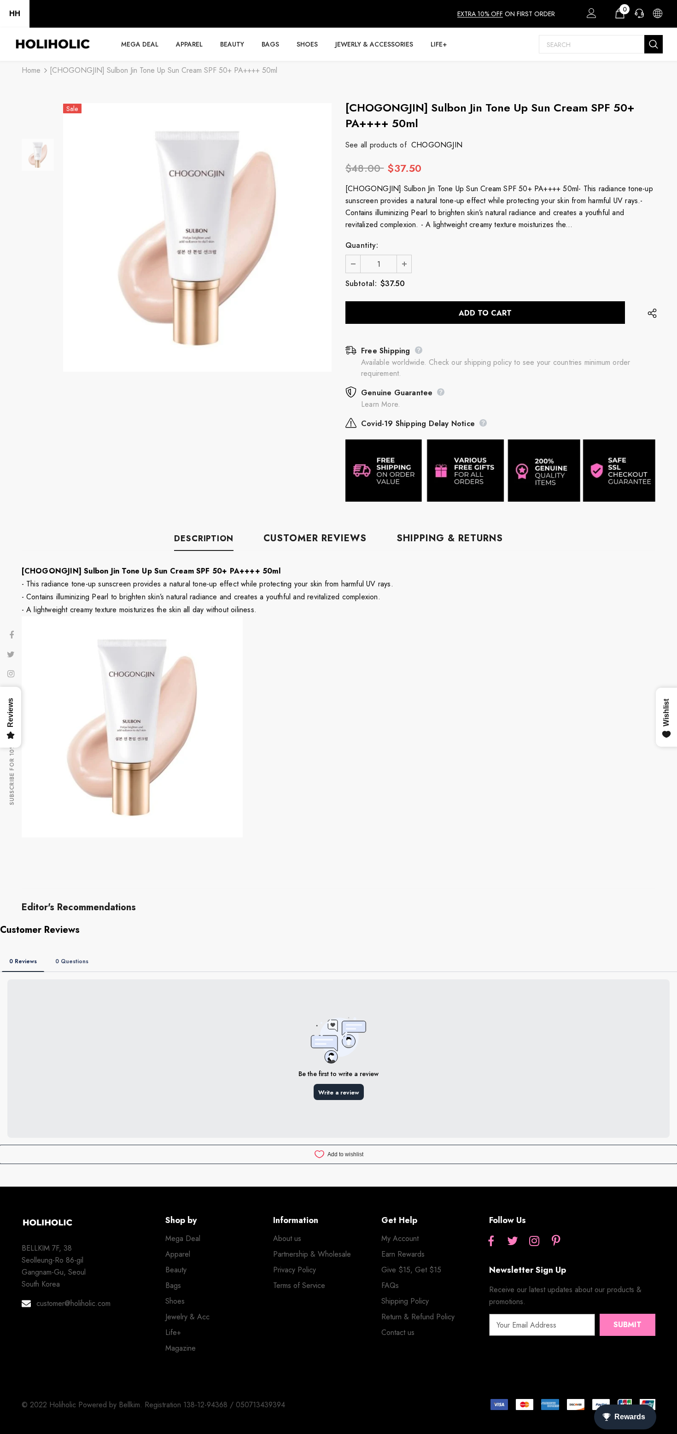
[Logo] (52, 44)
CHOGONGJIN (436, 145)
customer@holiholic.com (73, 1303)
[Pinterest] (556, 1241)
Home (31, 70)
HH (14, 13)
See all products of (376, 145)
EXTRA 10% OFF (480, 13)
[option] (197, 237)
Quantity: (361, 245)
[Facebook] (491, 1241)
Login (590, 15)
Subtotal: (361, 283)
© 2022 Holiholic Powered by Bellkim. (83, 1404)
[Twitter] (512, 1241)
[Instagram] (534, 1241)
